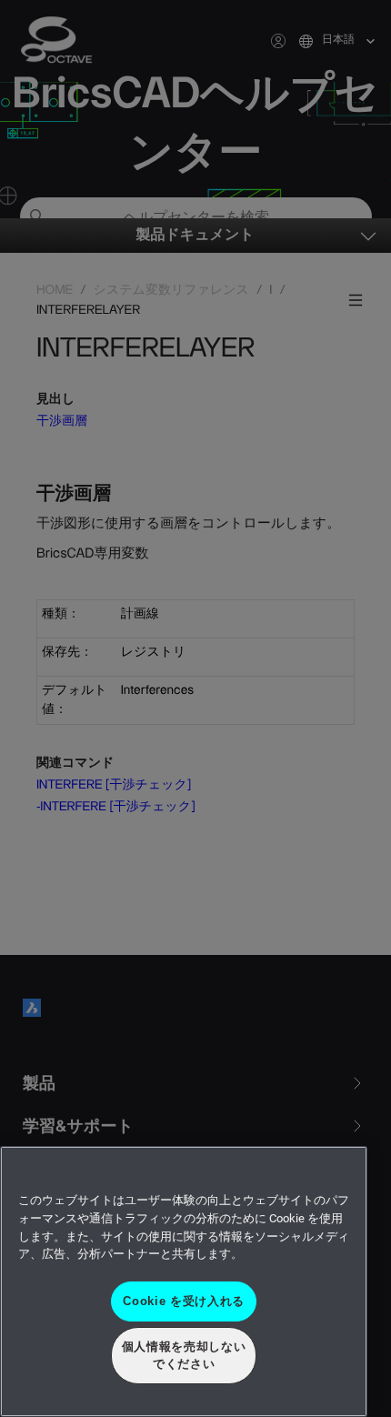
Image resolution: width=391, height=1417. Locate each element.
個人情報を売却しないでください (184, 1355)
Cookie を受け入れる (184, 1301)
